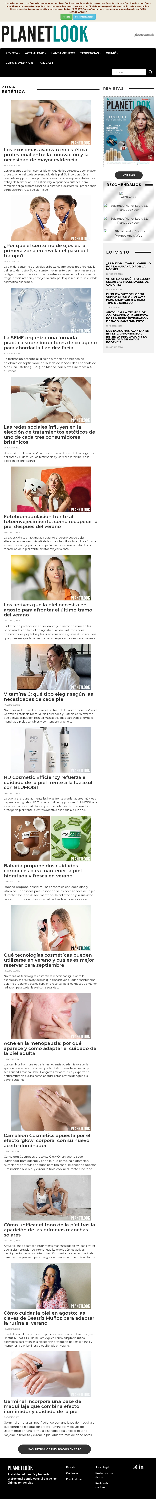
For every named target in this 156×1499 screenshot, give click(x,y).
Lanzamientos (63, 53)
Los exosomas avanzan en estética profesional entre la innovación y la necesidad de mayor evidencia (46, 154)
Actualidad (35, 53)
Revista (12, 53)
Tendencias (89, 53)
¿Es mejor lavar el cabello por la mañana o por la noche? (128, 266)
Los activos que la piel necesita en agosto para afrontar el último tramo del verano (48, 610)
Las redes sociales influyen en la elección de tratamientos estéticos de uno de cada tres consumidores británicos (49, 434)
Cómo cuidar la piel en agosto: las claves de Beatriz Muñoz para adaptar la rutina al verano (49, 1318)
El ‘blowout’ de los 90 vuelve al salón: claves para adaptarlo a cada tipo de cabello (125, 298)
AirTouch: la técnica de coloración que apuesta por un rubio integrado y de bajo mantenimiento (127, 317)
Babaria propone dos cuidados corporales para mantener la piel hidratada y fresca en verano (43, 871)
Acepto (66, 16)
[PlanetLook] (134, 1467)
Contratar (72, 1473)
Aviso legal (102, 1467)
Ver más (129, 175)
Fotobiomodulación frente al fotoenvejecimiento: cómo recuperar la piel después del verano (51, 521)
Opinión (112, 53)
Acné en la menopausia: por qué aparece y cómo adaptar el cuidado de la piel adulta (50, 1048)
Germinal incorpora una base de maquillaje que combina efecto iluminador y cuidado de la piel (42, 1406)
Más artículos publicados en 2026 (54, 1449)
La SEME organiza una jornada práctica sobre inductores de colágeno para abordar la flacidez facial (50, 343)
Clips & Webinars (20, 62)
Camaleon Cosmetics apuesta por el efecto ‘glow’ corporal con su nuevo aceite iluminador (47, 1140)
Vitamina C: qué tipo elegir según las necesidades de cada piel (48, 696)
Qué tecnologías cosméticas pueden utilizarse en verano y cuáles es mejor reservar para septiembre (49, 960)
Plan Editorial (74, 1479)
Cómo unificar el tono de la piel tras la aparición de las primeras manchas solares (49, 1230)
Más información (84, 16)
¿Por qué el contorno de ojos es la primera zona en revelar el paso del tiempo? (46, 250)
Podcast (46, 62)
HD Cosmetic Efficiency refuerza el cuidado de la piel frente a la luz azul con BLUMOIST (48, 782)
